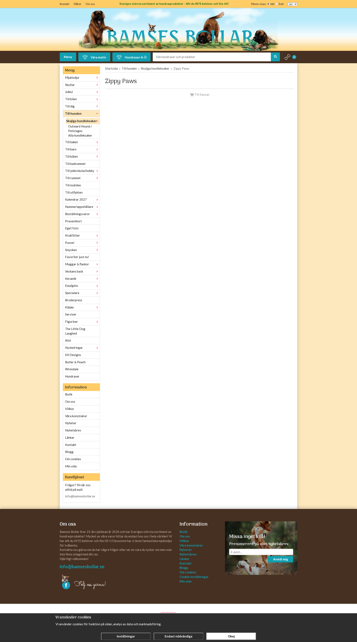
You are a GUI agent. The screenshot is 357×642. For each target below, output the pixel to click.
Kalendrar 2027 (76, 199)
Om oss (90, 4)
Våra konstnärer (76, 416)
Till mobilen (73, 185)
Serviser (70, 314)
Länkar (69, 437)
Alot (68, 340)
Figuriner (71, 321)
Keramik (70, 278)
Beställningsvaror (77, 214)
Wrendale (72, 369)
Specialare (72, 293)
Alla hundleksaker (80, 135)
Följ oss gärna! (90, 584)
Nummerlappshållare (79, 206)
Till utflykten (74, 192)
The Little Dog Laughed (75, 331)
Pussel (69, 242)
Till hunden (73, 113)
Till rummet (73, 178)
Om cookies (73, 459)
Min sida (71, 466)
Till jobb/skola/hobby (79, 171)
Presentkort (73, 221)
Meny (68, 57)
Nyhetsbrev (73, 430)
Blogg (69, 452)
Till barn (70, 149)
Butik (68, 394)
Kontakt (64, 4)
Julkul (69, 92)
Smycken (71, 250)
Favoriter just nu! (77, 257)
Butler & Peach (75, 362)
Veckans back (74, 271)
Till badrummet (75, 164)
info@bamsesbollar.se (80, 496)
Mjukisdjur (72, 77)
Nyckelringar (74, 347)
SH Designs (73, 355)
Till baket (71, 142)
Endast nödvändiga (178, 636)
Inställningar (126, 636)
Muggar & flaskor (77, 264)
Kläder (69, 307)
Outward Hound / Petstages (80, 128)
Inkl (272, 4)
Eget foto (72, 228)
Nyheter (70, 423)
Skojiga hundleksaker (81, 121)
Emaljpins (71, 285)
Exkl (281, 4)
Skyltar (70, 85)
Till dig (70, 106)
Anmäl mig (280, 559)
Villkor (77, 4)
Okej (231, 636)
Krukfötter (72, 235)
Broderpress (73, 300)
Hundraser (72, 376)
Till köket (71, 156)
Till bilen (71, 99)
